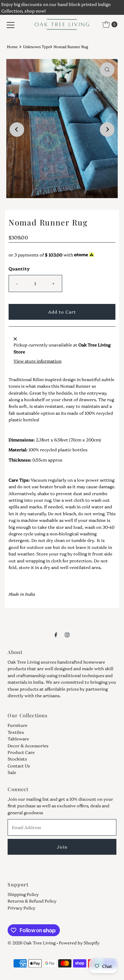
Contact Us (19, 765)
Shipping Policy (23, 894)
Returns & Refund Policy (32, 901)
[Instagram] (67, 634)
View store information (38, 361)
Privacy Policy (21, 907)
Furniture (17, 725)
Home (12, 46)
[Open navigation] (11, 24)
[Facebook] (56, 634)
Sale (12, 772)
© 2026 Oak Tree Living (32, 942)
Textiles (16, 732)
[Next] (107, 129)
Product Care (21, 752)
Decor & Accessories (28, 745)
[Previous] (17, 129)
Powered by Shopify (79, 942)
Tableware (18, 738)
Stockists (17, 758)
